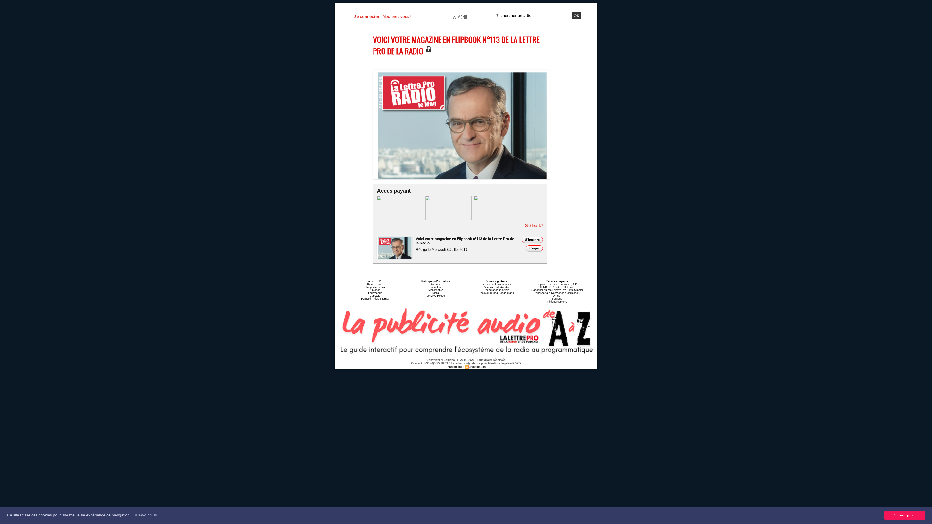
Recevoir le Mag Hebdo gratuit (496, 292)
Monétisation (435, 289)
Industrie (436, 287)
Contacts (375, 295)
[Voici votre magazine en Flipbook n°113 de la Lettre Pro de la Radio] (461, 71)
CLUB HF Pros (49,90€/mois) (557, 287)
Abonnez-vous (375, 284)
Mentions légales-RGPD (504, 363)
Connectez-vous (375, 287)
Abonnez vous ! (397, 16)
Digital (435, 292)
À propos (375, 289)
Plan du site (455, 366)
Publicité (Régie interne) (375, 298)
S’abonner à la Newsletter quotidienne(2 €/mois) (557, 294)
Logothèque (375, 292)
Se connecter (366, 16)
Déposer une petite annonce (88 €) (557, 284)
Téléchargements (557, 301)
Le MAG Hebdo (436, 295)
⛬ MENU (460, 16)
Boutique (557, 298)
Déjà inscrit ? (534, 225)
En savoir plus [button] (144, 515)
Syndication (477, 366)
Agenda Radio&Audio (496, 287)
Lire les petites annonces (496, 284)
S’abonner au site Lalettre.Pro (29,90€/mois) (557, 289)
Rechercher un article (496, 289)
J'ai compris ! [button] (905, 515)
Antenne (436, 284)
